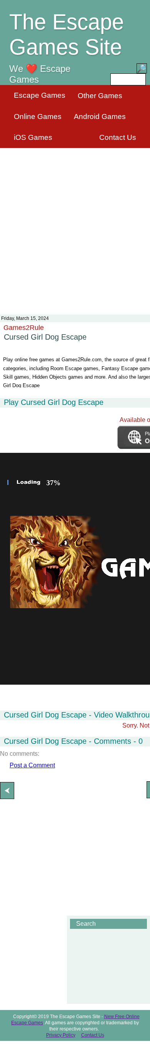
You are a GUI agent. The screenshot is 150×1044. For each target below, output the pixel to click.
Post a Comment (32, 765)
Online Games (38, 116)
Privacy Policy (60, 1035)
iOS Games (33, 137)
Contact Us (117, 137)
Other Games (100, 96)
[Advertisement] (75, 226)
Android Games (100, 116)
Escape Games (39, 95)
